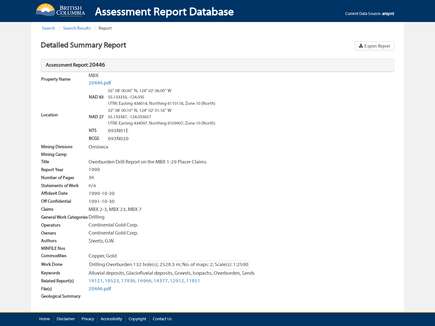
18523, (112, 281)
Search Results (77, 28)
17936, (128, 281)
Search (48, 28)
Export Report (376, 46)
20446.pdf (100, 83)
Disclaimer (66, 319)
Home (44, 319)
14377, (161, 281)
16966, (145, 281)
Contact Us (162, 319)
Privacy (88, 319)
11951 (193, 281)
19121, (96, 281)
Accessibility (111, 319)
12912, (177, 281)
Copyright (137, 319)
